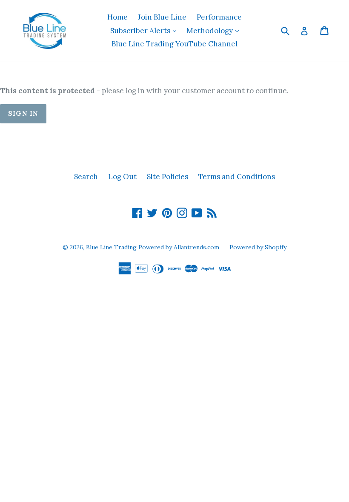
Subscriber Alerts (145, 30)
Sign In (23, 113)
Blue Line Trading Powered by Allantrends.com (153, 247)
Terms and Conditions (236, 176)
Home (117, 17)
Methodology (214, 30)
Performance (219, 17)
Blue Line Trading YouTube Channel (174, 43)
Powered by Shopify (257, 247)
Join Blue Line (162, 17)
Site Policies (167, 176)
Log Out (122, 176)
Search (86, 176)
